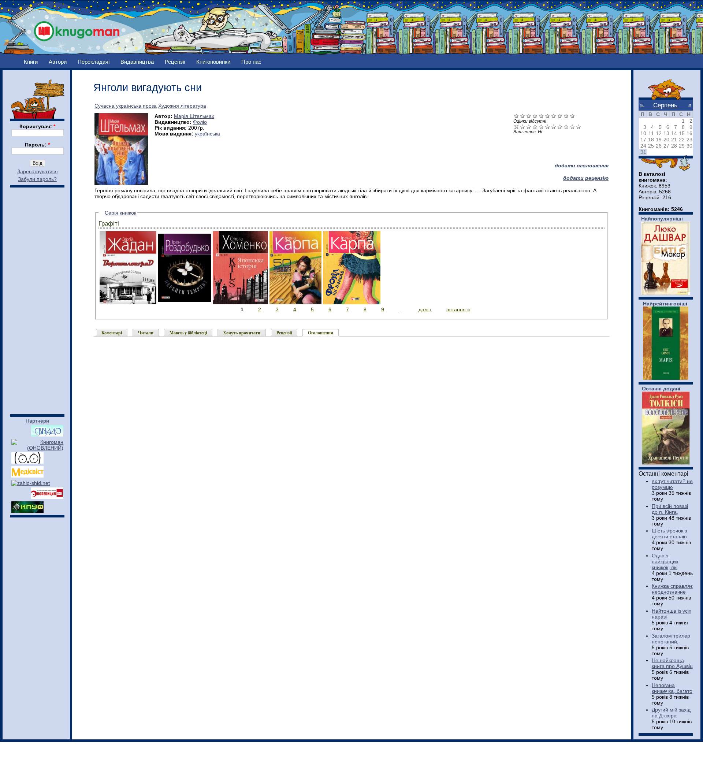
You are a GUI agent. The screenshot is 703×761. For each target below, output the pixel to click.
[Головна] (77, 29)
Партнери (37, 421)
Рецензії (175, 62)
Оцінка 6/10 (554, 126)
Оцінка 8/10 (566, 126)
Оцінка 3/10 (535, 126)
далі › (425, 309)
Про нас (251, 62)
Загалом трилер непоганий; (671, 639)
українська (207, 134)
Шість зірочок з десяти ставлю (669, 533)
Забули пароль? (37, 179)
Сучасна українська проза (125, 106)
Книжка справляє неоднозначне (672, 589)
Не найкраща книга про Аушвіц (672, 663)
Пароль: (37, 145)
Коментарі (111, 332)
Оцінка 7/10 (560, 126)
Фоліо (200, 122)
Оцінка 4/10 (541, 126)
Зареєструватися (37, 171)
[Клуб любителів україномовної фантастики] (27, 511)
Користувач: (37, 126)
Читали (145, 332)
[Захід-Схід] (30, 483)
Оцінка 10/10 (579, 126)
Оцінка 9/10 (572, 126)
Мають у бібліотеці (188, 332)
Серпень (665, 105)
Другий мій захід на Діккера (671, 713)
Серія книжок (120, 213)
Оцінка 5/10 (547, 126)
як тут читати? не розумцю (672, 484)
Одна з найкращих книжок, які (665, 561)
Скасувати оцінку (516, 126)
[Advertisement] (37, 297)
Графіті (108, 223)
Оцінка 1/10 (523, 126)
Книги (31, 62)
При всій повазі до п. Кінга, (670, 509)
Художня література (182, 106)
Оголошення (320, 332)
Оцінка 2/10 (529, 126)
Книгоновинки (213, 62)
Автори (58, 62)
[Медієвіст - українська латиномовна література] (27, 476)
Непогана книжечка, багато (672, 688)
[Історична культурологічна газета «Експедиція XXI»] (47, 497)
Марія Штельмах (194, 116)
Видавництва (137, 62)
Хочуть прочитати (241, 332)
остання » (458, 309)
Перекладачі (93, 62)
